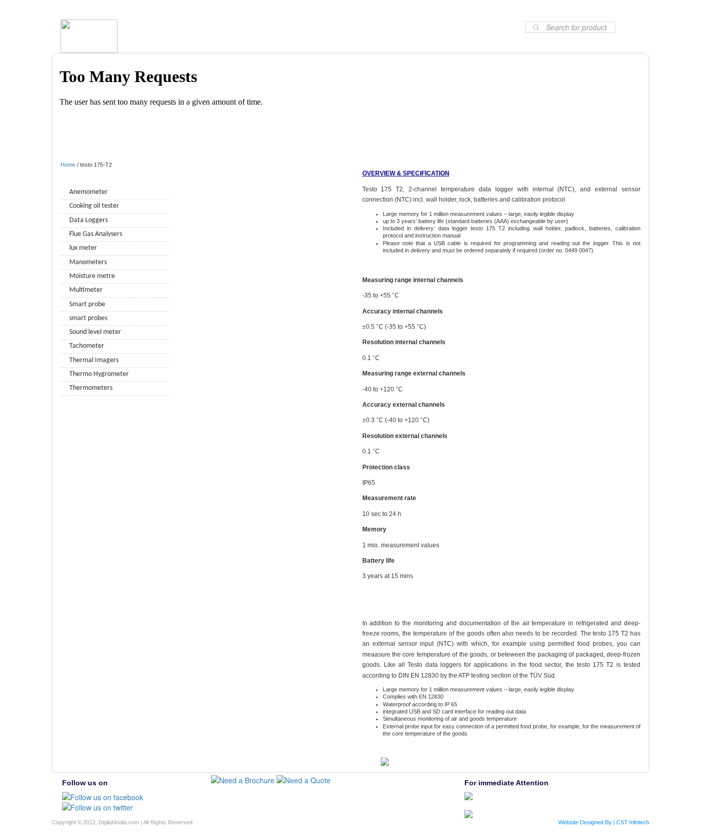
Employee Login (551, 9)
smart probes (88, 318)
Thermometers (90, 388)
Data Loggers (88, 220)
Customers (337, 9)
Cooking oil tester (94, 206)
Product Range (279, 9)
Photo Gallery (435, 9)
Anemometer (88, 192)
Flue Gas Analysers (95, 234)
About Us (183, 9)
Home (141, 9)
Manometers (88, 262)
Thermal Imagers (94, 360)
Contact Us (491, 9)
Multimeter (86, 290)
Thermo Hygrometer (99, 374)
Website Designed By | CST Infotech (603, 822)
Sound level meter (95, 332)
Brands (227, 9)
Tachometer (86, 346)
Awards (384, 9)
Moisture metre (92, 276)
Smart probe (87, 304)
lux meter (83, 248)
